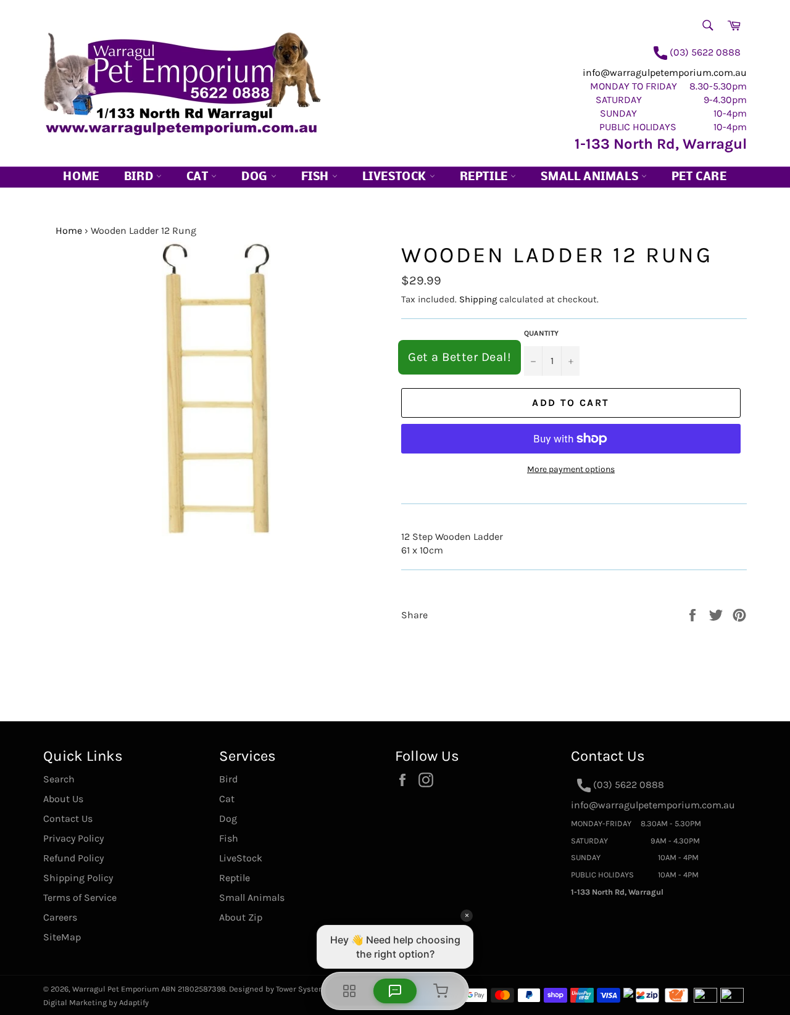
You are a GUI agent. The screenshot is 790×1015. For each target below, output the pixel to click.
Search (59, 779)
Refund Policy (73, 858)
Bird (140, 177)
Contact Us (68, 818)
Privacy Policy (73, 838)
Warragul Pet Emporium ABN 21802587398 (149, 988)
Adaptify (134, 1002)
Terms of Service (80, 897)
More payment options (571, 469)
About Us (63, 799)
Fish (316, 177)
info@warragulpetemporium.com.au (665, 72)
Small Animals (591, 177)
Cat (198, 177)
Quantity (541, 333)
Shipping (478, 299)
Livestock (396, 177)
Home (81, 177)
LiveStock (240, 858)
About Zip (240, 917)
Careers (60, 917)
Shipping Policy (78, 878)
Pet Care (699, 177)
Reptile (485, 177)
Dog (255, 177)
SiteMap (62, 937)
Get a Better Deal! (459, 357)
